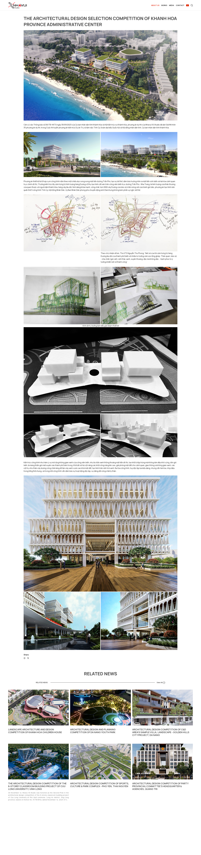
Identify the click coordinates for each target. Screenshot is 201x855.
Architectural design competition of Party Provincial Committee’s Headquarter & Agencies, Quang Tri (160, 786)
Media (171, 5)
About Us (155, 5)
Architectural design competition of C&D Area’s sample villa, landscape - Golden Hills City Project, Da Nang (160, 732)
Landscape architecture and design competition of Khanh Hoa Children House (35, 731)
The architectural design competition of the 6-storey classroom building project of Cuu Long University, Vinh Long (37, 786)
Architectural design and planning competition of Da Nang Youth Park (93, 731)
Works (164, 5)
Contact (180, 5)
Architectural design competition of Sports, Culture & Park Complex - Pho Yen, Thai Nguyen (99, 785)
